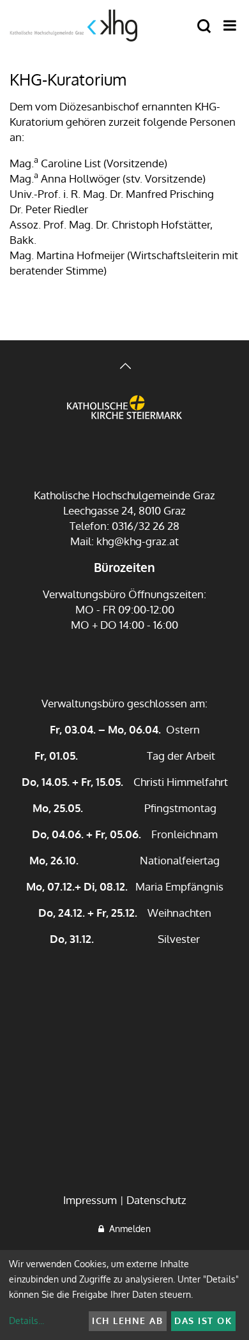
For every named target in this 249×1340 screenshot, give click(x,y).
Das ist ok (203, 1320)
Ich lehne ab (127, 1320)
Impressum (90, 1200)
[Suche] (204, 26)
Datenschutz (156, 1200)
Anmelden (127, 1228)
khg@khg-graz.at (137, 541)
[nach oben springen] (124, 367)
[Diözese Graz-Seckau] (124, 417)
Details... (26, 1320)
